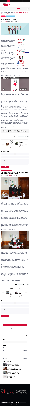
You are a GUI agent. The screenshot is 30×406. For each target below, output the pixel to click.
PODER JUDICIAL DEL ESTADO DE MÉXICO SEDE (21, 289)
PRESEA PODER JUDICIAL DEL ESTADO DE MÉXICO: (12, 289)
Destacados (8, 364)
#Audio (21, 8)
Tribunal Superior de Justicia (14, 364)
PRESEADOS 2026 (9, 377)
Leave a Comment (3, 284)
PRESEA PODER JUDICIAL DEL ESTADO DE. (13, 373)
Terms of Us (12, 404)
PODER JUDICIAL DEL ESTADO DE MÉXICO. (13, 365)
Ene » (26, 336)
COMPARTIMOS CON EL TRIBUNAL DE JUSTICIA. (14, 369)
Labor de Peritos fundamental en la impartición (21, 142)
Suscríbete (25, 355)
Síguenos (25, 347)
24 (11, 332)
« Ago (3, 336)
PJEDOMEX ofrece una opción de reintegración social (12, 142)
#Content (24, 8)
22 (4, 332)
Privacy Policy (17, 404)
